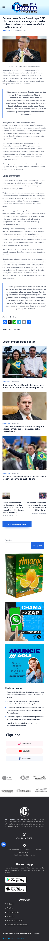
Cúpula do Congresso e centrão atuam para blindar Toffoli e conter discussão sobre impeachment (23, 428)
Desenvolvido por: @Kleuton (13, 938)
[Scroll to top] (46, 845)
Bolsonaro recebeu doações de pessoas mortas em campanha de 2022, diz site (24, 477)
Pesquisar (8, 540)
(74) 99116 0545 (24, 838)
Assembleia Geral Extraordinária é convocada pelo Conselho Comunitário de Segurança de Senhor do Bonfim (25, 694)
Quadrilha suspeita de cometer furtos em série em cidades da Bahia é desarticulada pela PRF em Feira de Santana (25, 710)
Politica (7, 30)
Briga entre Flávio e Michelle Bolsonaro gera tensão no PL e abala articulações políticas (23, 386)
